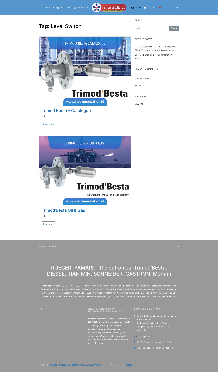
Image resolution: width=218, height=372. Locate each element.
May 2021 (139, 104)
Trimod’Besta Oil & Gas (63, 210)
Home (42, 246)
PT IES (138, 86)
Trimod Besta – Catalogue (66, 110)
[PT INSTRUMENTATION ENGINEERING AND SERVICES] (109, 7)
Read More (48, 124)
